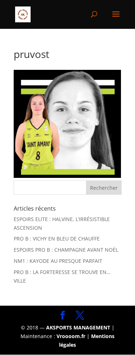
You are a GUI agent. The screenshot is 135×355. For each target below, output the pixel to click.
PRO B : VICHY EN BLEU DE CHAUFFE (57, 238)
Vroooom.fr (71, 336)
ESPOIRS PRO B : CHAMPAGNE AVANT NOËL (66, 249)
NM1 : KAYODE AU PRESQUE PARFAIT (58, 260)
